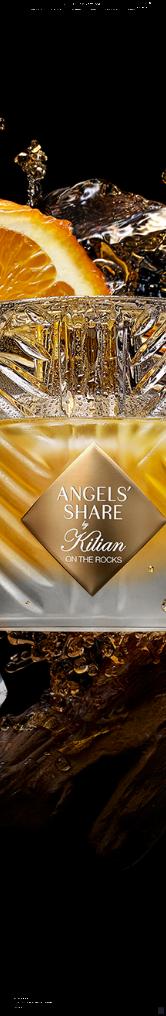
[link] (150, 3)
